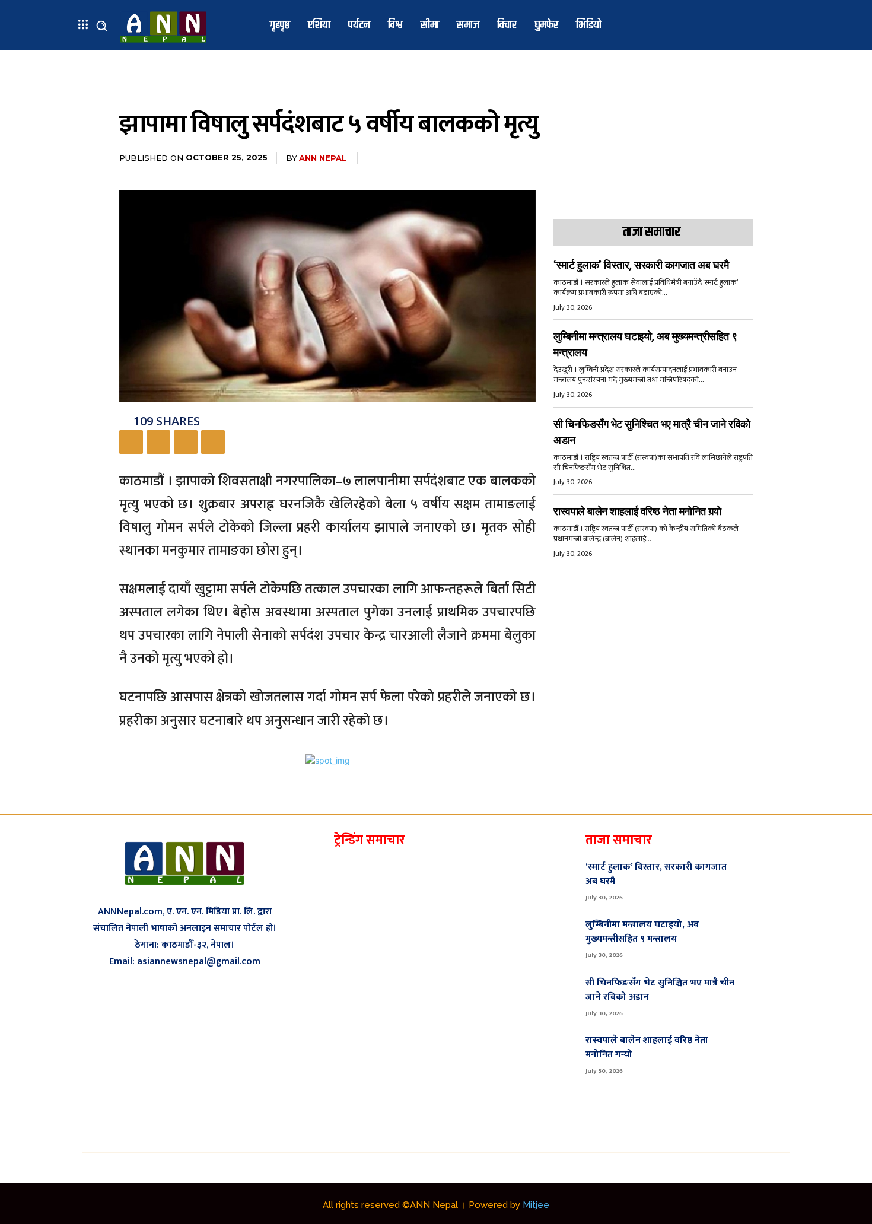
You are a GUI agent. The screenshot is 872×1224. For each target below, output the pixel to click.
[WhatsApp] (213, 442)
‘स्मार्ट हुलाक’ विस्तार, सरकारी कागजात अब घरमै (640, 265)
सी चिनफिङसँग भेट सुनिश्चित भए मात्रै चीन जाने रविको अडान (659, 990)
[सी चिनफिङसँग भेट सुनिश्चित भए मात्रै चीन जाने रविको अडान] (769, 995)
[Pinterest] (186, 442)
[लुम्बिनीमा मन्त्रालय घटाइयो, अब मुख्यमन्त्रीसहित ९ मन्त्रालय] (769, 938)
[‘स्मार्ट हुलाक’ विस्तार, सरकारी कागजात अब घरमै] (769, 880)
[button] (101, 25)
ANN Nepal (322, 158)
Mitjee (536, 1205)
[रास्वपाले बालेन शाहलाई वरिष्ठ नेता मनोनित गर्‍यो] (769, 1053)
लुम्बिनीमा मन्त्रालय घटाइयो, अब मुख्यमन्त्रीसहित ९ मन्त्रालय (642, 932)
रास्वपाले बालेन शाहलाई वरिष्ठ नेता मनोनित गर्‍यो (637, 511)
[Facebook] (131, 442)
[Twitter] (158, 442)
